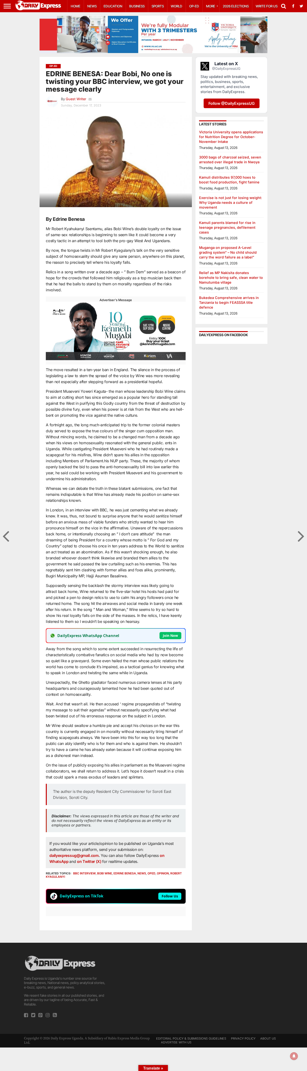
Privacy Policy (243, 1038)
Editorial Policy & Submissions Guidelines (191, 1038)
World (176, 6)
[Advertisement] (153, 988)
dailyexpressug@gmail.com (73, 855)
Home (75, 6)
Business (137, 6)
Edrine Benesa (124, 873)
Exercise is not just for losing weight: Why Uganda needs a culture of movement (230, 202)
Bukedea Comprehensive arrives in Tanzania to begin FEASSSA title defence (229, 302)
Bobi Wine (104, 873)
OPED (151, 873)
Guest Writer (76, 99)
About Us (268, 1038)
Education (113, 6)
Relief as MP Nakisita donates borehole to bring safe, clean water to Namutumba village (231, 277)
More (210, 6)
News (92, 6)
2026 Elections (236, 6)
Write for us (266, 6)
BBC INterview (84, 873)
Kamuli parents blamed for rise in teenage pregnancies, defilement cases (227, 227)
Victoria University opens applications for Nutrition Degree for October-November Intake (231, 137)
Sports (158, 6)
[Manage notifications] (294, 1056)
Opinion (163, 873)
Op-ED (194, 6)
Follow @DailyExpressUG (231, 103)
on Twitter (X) (89, 861)
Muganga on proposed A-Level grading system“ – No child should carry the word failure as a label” (228, 252)
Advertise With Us (176, 1042)
